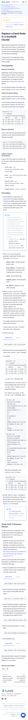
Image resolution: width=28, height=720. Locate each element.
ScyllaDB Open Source (8, 6)
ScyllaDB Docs (7, 5)
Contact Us (5, 695)
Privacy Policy (19, 705)
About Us (13, 695)
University (17, 693)
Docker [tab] (18, 337)
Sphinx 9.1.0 (14, 714)
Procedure (9, 660)
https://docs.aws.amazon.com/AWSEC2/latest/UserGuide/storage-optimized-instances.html (14, 554)
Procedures (5, 10)
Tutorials (9, 693)
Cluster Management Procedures (12, 11)
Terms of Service (9, 705)
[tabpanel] (14, 344)
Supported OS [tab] (8, 337)
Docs (3, 693)
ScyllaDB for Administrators (11, 8)
